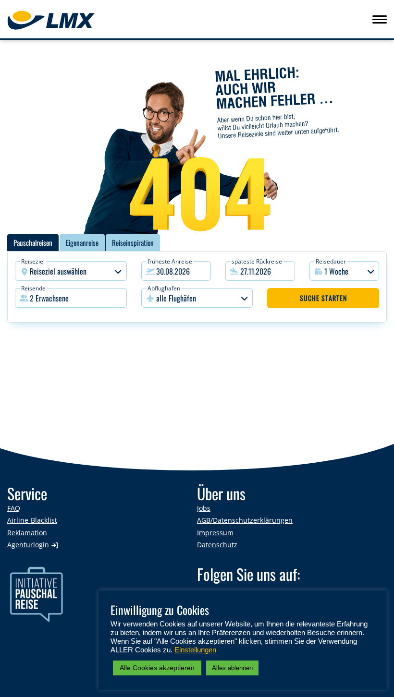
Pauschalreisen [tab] (32, 242)
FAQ (13, 508)
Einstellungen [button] (195, 650)
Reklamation (27, 532)
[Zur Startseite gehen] (65, 20)
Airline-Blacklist (32, 520)
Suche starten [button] (323, 298)
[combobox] (71, 271)
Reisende (33, 288)
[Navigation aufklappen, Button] (379, 19)
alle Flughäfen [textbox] (176, 298)
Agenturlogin (28, 544)
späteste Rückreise (257, 261)
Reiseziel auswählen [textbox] (58, 271)
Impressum (215, 532)
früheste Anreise (170, 261)
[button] (71, 298)
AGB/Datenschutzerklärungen (245, 520)
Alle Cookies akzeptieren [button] (157, 668)
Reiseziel (33, 261)
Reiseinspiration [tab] (133, 242)
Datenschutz (217, 544)
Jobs (203, 508)
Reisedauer (331, 261)
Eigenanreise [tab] (82, 242)
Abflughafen (164, 288)
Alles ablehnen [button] (232, 668)
